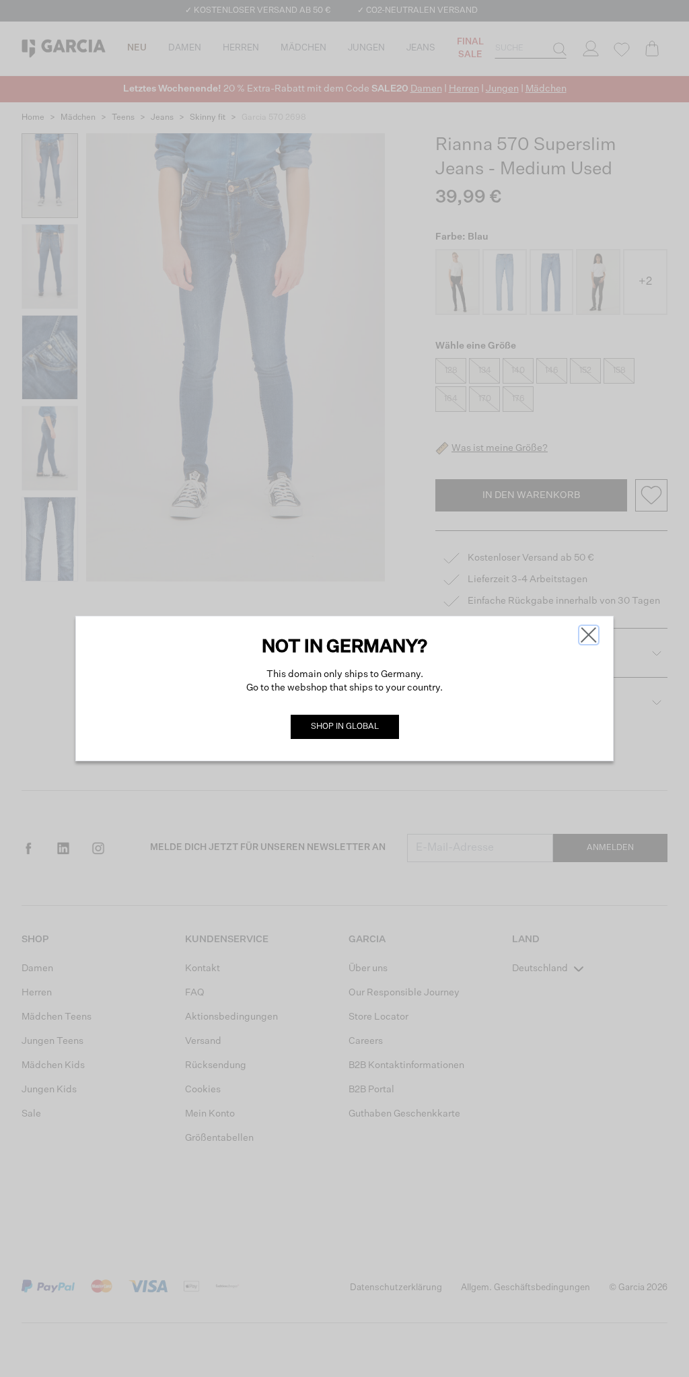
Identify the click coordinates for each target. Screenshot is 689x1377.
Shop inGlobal (345, 727)
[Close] (589, 635)
